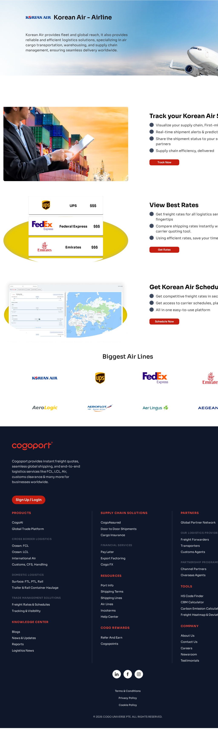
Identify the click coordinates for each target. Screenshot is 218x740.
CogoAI (17, 522)
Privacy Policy (128, 698)
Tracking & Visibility (26, 611)
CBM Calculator (192, 602)
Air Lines (107, 604)
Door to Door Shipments (118, 529)
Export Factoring (113, 558)
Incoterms (108, 610)
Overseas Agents (193, 575)
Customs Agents (193, 552)
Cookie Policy (128, 705)
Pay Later (107, 552)
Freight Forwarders (195, 539)
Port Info (107, 585)
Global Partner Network (198, 522)
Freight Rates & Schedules (31, 604)
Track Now (164, 162)
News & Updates (24, 638)
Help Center (109, 617)
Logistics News (23, 650)
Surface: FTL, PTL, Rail (27, 581)
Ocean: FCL (20, 546)
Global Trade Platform (28, 529)
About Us (187, 636)
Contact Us (189, 642)
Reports (18, 644)
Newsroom (189, 654)
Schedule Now (164, 321)
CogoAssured (111, 522)
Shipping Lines (111, 598)
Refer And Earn (111, 637)
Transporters (190, 546)
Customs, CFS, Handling (29, 564)
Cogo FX (107, 564)
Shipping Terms (112, 591)
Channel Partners (193, 569)
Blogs (16, 632)
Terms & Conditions (128, 690)
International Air (24, 558)
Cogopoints (109, 644)
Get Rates (164, 249)
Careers (186, 648)
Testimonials (190, 660)
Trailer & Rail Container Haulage (35, 588)
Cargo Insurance (113, 535)
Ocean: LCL (20, 552)
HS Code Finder (192, 596)
